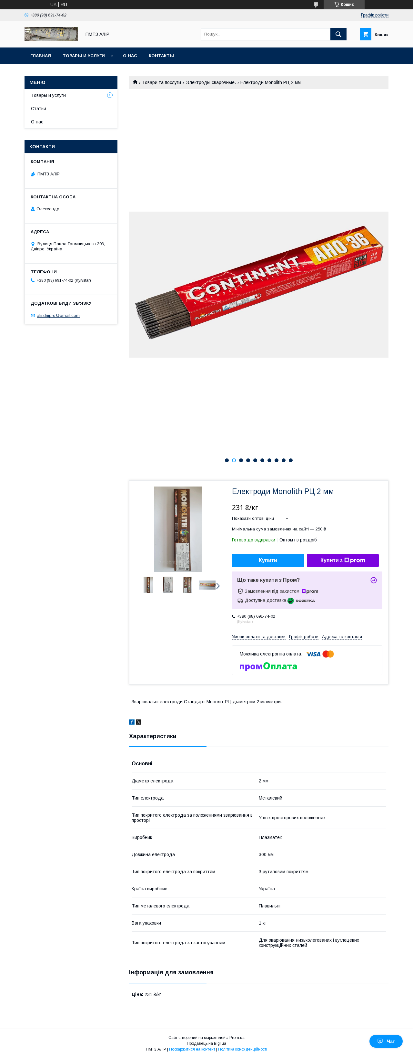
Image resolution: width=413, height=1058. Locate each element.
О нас (130, 55)
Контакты (161, 55)
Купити (268, 560)
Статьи (38, 108)
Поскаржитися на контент (192, 1049)
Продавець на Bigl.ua (206, 1043)
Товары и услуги (84, 55)
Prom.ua (237, 1037)
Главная (40, 55)
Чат (391, 1041)
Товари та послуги (161, 82)
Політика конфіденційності (242, 1049)
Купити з (331, 560)
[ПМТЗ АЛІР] (51, 39)
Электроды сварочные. (211, 82)
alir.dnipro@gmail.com (58, 315)
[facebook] (132, 723)
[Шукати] (338, 34)
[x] (138, 723)
